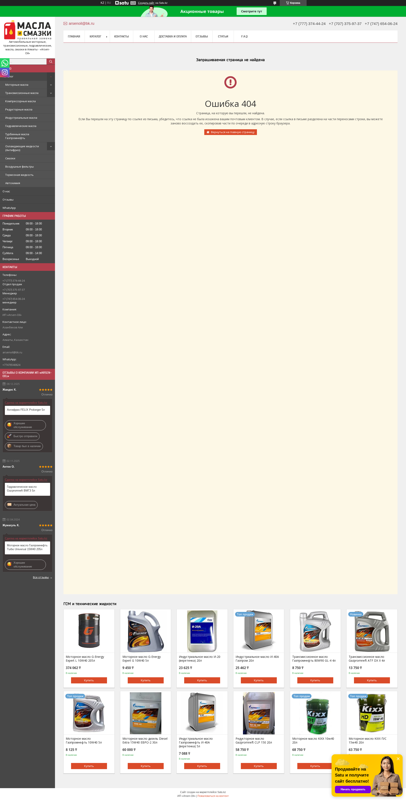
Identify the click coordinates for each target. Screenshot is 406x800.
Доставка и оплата (173, 36)
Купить (89, 680)
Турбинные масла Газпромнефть (17, 136)
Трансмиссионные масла (21, 93)
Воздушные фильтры (19, 166)
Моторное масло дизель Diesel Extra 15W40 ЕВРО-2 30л (144, 740)
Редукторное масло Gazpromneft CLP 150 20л (254, 740)
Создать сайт (146, 2)
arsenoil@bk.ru (12, 352)
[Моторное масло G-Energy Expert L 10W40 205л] (89, 631)
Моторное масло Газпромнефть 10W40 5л (84, 740)
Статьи (223, 36)
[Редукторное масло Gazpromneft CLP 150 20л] (258, 713)
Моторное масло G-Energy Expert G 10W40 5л (141, 658)
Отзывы (8, 199)
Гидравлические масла (20, 126)
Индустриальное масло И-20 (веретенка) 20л (199, 658)
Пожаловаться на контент (213, 795)
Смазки (10, 158)
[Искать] (51, 61)
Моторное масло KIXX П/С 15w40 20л (368, 740)
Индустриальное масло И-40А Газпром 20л (257, 658)
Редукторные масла (18, 109)
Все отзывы (41, 577)
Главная (74, 36)
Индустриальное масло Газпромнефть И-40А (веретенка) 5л (196, 742)
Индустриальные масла (21, 118)
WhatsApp (9, 208)
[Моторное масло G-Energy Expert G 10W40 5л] (145, 631)
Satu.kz (221, 792)
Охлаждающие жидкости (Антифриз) (22, 148)
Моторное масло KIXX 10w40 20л (313, 740)
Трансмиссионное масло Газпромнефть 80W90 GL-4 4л (314, 658)
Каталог (8, 76)
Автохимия (12, 183)
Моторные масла (16, 85)
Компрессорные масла (20, 101)
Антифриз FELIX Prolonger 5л (26, 409)
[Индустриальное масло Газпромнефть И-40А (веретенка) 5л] (202, 713)
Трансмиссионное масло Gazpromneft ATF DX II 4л (367, 658)
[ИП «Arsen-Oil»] (27, 30)
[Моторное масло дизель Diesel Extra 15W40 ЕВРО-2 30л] (145, 713)
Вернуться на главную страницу (233, 132)
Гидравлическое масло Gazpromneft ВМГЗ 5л (22, 488)
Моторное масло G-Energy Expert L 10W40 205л (85, 658)
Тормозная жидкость (19, 175)
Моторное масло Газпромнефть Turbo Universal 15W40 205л (27, 547)
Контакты (121, 36)
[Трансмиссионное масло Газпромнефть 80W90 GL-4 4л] (315, 631)
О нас (6, 191)
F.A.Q (244, 36)
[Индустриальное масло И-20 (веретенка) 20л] (202, 631)
